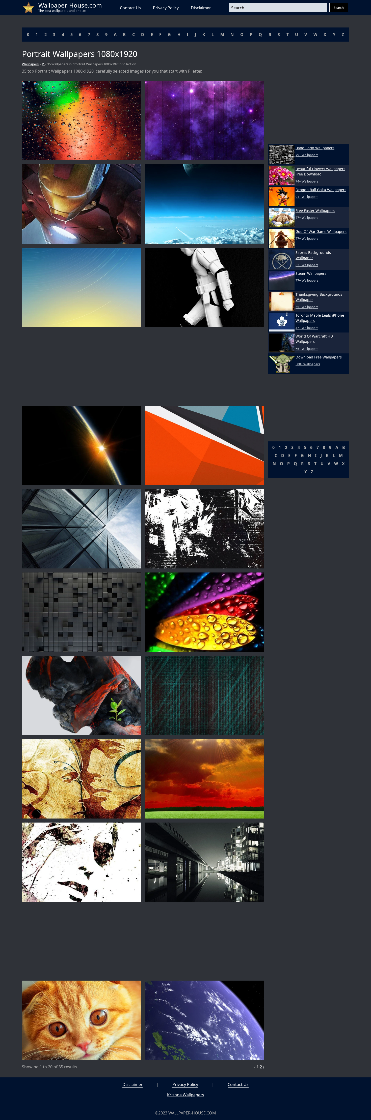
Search (339, 7)
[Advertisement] (143, 366)
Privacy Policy (166, 8)
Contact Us (130, 8)
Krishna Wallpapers (185, 1095)
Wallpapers (30, 64)
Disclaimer (201, 8)
